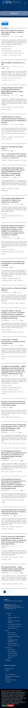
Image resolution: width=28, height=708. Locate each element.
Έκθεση (11, 417)
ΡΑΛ (21, 160)
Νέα (23, 36)
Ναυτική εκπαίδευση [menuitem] (12, 651)
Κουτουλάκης (4, 55)
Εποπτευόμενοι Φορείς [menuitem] (12, 628)
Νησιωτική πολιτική (15, 36)
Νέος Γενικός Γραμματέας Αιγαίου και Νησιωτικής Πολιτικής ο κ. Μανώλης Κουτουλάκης (12, 32)
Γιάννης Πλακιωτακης (6, 77)
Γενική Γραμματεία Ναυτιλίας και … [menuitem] (15, 624)
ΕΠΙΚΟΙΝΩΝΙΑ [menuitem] (8, 660)
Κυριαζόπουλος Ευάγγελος (7, 280)
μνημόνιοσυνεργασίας (6, 109)
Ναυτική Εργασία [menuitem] (11, 649)
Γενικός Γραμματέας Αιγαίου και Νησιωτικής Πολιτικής (13, 52)
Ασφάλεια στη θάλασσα (15, 66)
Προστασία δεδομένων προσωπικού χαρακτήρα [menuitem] (12, 677)
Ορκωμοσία (10, 528)
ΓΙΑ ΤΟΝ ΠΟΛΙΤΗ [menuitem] (8, 647)
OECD (3, 557)
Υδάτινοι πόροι (21, 136)
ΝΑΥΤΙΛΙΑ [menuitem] (7, 630)
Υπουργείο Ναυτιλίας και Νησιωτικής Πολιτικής (11, 50)
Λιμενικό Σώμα (7, 68)
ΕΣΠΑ (5, 547)
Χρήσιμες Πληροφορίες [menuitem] (13, 655)
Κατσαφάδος (16, 160)
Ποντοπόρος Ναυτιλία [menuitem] (12, 634)
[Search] (24, 3)
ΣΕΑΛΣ (7, 526)
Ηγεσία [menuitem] (9, 615)
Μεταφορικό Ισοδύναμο (7, 583)
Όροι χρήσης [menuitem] (8, 681)
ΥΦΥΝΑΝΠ (4, 160)
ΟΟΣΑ (9, 559)
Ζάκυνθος (4, 500)
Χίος (14, 80)
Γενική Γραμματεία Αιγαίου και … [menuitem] (14, 626)
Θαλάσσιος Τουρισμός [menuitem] (12, 653)
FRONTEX (3, 188)
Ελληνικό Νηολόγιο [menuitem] (12, 632)
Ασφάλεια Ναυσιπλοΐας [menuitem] (13, 643)
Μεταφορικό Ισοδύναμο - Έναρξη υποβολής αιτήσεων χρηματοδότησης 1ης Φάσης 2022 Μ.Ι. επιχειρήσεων (13, 568)
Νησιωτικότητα (9, 107)
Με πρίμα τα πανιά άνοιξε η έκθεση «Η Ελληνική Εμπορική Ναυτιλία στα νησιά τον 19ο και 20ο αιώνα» (13, 403)
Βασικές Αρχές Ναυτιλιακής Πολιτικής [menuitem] (13, 637)
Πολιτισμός (4, 136)
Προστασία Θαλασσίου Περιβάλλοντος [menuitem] (12, 640)
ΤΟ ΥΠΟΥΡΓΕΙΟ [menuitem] (8, 613)
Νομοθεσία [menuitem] (10, 657)
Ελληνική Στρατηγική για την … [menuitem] (14, 645)
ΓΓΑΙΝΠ (19, 77)
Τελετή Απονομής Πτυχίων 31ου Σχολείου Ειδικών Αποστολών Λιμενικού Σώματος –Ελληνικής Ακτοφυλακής (14, 511)
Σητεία (14, 443)
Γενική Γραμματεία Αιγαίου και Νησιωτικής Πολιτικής (12, 215)
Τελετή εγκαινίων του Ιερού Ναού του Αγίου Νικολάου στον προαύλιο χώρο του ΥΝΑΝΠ (13, 263)
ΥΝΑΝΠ (19, 55)
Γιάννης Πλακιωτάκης (12, 55)
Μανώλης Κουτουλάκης (6, 48)
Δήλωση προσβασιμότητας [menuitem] (10, 674)
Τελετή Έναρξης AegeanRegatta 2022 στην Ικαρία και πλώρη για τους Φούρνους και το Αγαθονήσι (12, 200)
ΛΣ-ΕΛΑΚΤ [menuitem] (7, 670)
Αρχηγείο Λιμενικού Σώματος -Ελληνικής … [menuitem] (14, 621)
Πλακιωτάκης (11, 249)
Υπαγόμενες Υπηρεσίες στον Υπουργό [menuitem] (14, 618)
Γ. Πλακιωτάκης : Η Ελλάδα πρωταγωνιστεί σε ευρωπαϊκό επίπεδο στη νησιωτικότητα (13, 341)
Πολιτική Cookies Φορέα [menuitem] (10, 679)
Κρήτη (3, 139)
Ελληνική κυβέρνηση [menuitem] (9, 668)
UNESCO (21, 107)
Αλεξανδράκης (5, 190)
